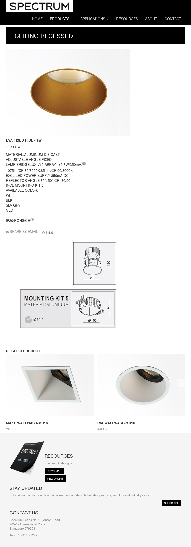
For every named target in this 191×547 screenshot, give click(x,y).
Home (37, 18)
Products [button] (60, 18)
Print (49, 232)
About (151, 18)
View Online (55, 478)
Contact (173, 18)
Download (54, 471)
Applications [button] (93, 18)
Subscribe (171, 503)
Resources (127, 18)
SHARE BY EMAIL (24, 231)
